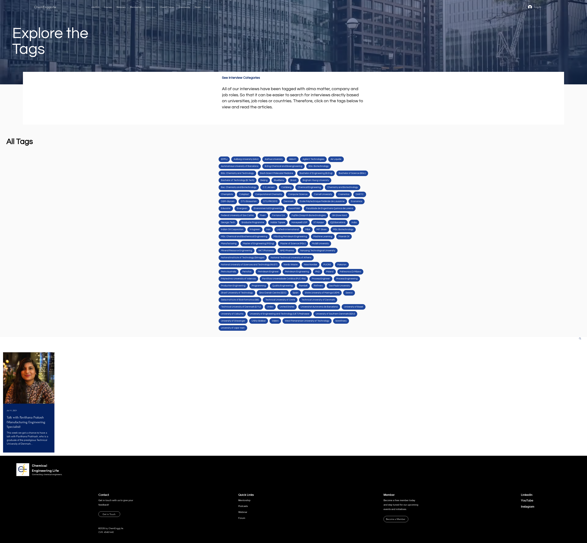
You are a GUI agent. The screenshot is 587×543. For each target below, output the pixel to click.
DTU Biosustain (249, 201)
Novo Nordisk (310, 264)
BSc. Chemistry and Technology (237, 173)
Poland (329, 272)
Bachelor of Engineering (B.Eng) (316, 173)
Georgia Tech (228, 222)
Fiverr (263, 215)
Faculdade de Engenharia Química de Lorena (329, 208)
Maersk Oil (344, 236)
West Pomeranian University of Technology (307, 321)
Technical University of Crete (280, 300)
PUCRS (327, 264)
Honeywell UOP (299, 222)
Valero (275, 321)
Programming (259, 286)
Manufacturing (228, 243)
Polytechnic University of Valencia (238, 279)
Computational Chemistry (268, 194)
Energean (242, 208)
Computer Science (298, 194)
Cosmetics (343, 194)
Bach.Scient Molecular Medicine (276, 173)
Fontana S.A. (278, 215)
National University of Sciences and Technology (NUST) (249, 264)
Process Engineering (347, 279)
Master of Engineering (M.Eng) (258, 243)
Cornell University (323, 194)
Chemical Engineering (309, 187)
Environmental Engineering (268, 208)
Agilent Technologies (313, 159)
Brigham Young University (316, 180)
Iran (268, 229)
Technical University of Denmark (318, 300)
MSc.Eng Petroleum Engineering (290, 236)
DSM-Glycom (227, 201)
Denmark (288, 201)
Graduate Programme (252, 222)
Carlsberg (286, 187)
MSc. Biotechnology (343, 229)
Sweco (349, 293)
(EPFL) (224, 159)
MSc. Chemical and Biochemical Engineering (244, 236)
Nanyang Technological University (317, 250)
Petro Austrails (228, 272)
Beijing (264, 180)
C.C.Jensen (269, 187)
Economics (356, 201)
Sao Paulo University (339, 286)
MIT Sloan (322, 229)
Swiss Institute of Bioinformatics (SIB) (240, 300)
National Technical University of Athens (291, 257)
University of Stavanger (233, 321)
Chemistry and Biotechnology (342, 187)
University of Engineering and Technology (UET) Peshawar (279, 314)
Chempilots (227, 194)
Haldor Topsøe (278, 222)
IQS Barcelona (337, 222)
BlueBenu (279, 180)
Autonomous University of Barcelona (239, 166)
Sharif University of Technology (237, 293)
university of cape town (233, 328)
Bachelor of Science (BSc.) (352, 173)
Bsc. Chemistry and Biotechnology (238, 187)
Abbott (292, 159)
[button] (580, 338)
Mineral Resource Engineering (236, 250)
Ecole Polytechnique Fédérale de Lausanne (322, 201)
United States (287, 307)
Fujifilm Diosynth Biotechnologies (309, 215)
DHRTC (360, 194)
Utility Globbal (259, 321)
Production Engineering (233, 286)
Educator (226, 208)
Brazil (293, 180)
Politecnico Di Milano (350, 272)
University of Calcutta (232, 314)
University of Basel (353, 307)
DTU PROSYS (270, 201)
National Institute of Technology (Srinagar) (242, 257)
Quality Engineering (282, 286)
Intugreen (255, 229)
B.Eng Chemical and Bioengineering (283, 166)
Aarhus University (274, 159)
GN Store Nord (339, 215)
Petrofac (247, 272)
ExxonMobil (294, 208)
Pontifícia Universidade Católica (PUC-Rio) (283, 279)
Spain (295, 293)
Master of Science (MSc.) (293, 243)
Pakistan (341, 264)
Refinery (318, 286)
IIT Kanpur (319, 222)
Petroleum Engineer (268, 272)
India (354, 222)
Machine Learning (322, 236)
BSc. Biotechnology (319, 166)
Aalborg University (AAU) (246, 159)
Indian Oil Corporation (232, 229)
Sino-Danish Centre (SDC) (272, 293)
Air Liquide (336, 159)
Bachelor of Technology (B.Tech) (237, 180)
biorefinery (341, 321)
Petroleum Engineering (297, 272)
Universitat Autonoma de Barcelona (319, 307)
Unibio (270, 307)
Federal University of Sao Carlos (237, 215)
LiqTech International (288, 229)
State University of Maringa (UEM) (322, 293)
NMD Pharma (287, 250)
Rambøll (303, 286)
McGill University (320, 243)
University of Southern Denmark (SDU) (335, 314)
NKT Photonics (266, 250)
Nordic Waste (291, 264)
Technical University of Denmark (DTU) (241, 307)
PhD (317, 272)
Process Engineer (321, 279)
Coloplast (244, 194)
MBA (307, 229)
